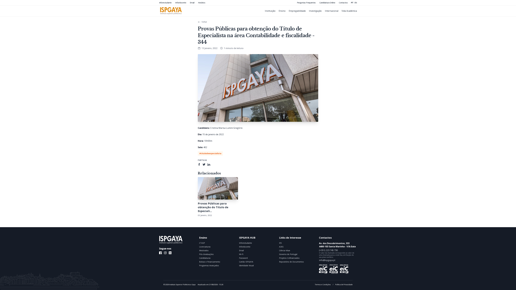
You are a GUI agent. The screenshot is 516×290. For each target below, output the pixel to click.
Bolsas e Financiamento (209, 261)
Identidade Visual (246, 265)
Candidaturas (205, 258)
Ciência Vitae (284, 250)
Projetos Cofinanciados (289, 258)
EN (355, 2)
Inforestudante (165, 2)
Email (192, 2)
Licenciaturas (205, 246)
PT (352, 2)
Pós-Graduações (206, 254)
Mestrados (204, 250)
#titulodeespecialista (210, 153)
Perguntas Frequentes (306, 2)
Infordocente (181, 2)
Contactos (343, 2)
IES (280, 243)
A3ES (281, 246)
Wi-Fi (241, 254)
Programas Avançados (209, 265)
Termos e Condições (323, 284)
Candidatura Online (327, 2)
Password (243, 258)
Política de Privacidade (344, 284)
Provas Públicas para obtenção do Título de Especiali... (213, 207)
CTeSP (202, 243)
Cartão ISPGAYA (246, 261)
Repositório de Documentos (291, 261)
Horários (201, 2)
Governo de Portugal (288, 254)
